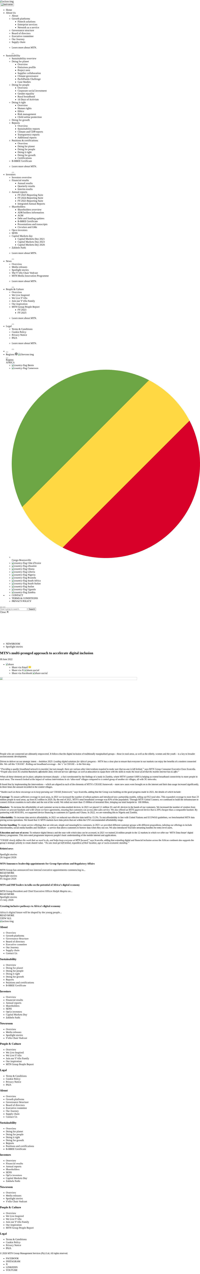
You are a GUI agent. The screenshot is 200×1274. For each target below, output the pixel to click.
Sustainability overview (24, 58)
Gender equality (26, 93)
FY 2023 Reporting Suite (30, 200)
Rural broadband (26, 96)
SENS (15, 233)
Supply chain (18, 42)
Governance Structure (17, 938)
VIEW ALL (6, 918)
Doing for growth (21, 120)
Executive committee (23, 36)
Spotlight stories (20, 270)
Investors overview (22, 177)
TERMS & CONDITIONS (25, 598)
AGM (20, 215)
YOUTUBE (11, 1270)
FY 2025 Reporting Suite (30, 195)
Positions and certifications (20, 982)
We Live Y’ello (19, 298)
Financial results (20, 180)
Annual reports (19, 192)
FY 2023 (22, 309)
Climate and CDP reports (30, 131)
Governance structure (23, 30)
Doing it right (19, 102)
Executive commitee (16, 944)
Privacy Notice (19, 335)
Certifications (25, 158)
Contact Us (11, 953)
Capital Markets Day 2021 (31, 238)
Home (9, 9)
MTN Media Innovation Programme (30, 275)
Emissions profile (27, 67)
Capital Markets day (22, 236)
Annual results (25, 183)
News (9, 261)
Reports (16, 123)
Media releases (19, 267)
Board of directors (21, 33)
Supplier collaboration (29, 73)
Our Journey (18, 39)
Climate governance (28, 76)
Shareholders (18, 206)
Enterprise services (27, 24)
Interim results (25, 189)
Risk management (27, 114)
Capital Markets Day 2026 (31, 244)
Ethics (21, 111)
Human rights (25, 108)
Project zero (24, 70)
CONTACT (17, 595)
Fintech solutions (26, 21)
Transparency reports (29, 134)
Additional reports (27, 137)
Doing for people (20, 84)
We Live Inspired (21, 295)
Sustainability (13, 55)
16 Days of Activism (28, 99)
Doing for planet (20, 61)
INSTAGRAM (13, 1261)
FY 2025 (22, 312)
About (15, 15)
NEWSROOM (13, 643)
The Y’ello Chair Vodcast (25, 272)
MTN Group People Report (26, 306)
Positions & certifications (25, 140)
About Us (11, 12)
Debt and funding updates (31, 218)
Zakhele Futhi (19, 247)
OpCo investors (14, 1011)
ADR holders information (31, 212)
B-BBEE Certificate (22, 161)
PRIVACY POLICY (21, 601)
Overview (23, 64)
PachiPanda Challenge (29, 79)
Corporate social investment (32, 90)
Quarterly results (26, 186)
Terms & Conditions (22, 329)
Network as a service (28, 27)
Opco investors (19, 230)
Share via (20, 667)
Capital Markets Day (16, 1014)
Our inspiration (20, 304)
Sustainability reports (29, 128)
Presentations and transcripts (32, 224)
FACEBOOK (12, 1258)
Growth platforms (21, 18)
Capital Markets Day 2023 (31, 241)
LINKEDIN (12, 1267)
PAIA (14, 337)
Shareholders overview (29, 209)
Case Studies (24, 82)
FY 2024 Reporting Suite (30, 197)
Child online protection (30, 117)
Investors (11, 174)
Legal (9, 326)
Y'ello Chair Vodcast (16, 1038)
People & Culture (15, 289)
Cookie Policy (19, 332)
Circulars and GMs (27, 227)
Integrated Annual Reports (31, 203)
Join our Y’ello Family (23, 301)
